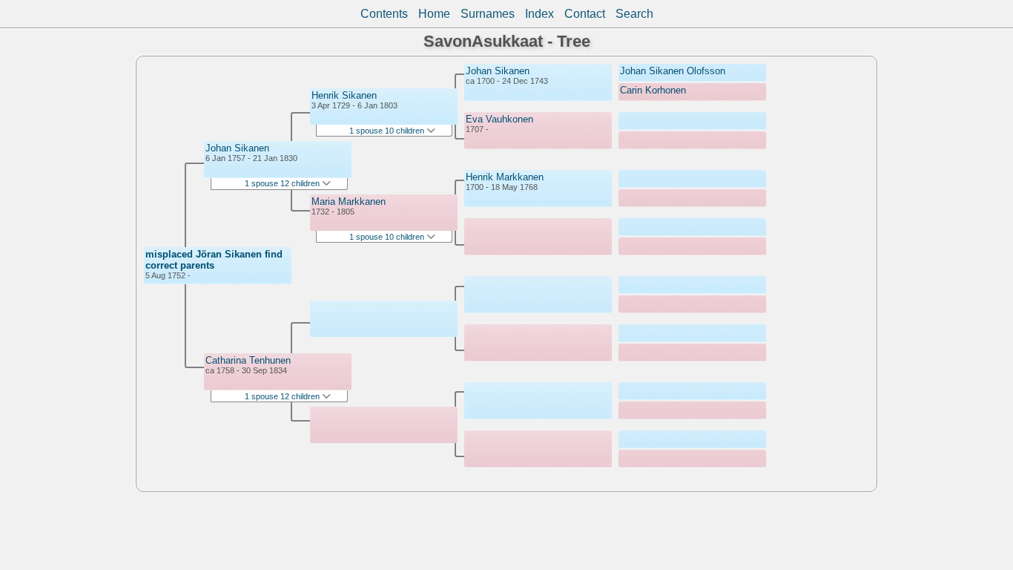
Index (539, 13)
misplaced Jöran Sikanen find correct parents (214, 260)
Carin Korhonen (653, 90)
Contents (384, 13)
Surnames (488, 13)
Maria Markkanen (348, 201)
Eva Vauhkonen (499, 119)
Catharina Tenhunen (248, 360)
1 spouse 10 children (387, 130)
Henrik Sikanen (344, 95)
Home (434, 13)
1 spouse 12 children (283, 183)
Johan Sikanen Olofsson (672, 70)
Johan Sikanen (237, 148)
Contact (584, 13)
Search (634, 13)
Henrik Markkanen (505, 177)
